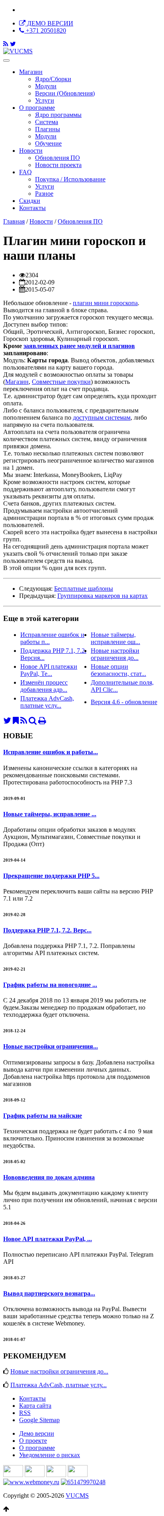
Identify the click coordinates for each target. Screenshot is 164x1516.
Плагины (47, 129)
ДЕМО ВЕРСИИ (49, 23)
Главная (14, 221)
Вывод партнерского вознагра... (49, 1293)
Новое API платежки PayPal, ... (47, 1239)
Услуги (44, 100)
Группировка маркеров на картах (102, 595)
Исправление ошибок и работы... (50, 752)
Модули (46, 86)
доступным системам (102, 417)
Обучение (48, 143)
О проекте (33, 1440)
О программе (37, 107)
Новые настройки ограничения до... (115, 654)
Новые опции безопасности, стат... (118, 670)
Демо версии (36, 1433)
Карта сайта (35, 1405)
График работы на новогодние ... (50, 984)
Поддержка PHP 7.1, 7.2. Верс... (47, 930)
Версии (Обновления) (65, 93)
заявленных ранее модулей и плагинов (79, 346)
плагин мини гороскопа (105, 303)
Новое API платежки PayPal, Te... (48, 670)
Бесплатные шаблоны (83, 588)
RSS (25, 1412)
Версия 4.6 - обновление (124, 702)
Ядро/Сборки (53, 79)
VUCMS (77, 1495)
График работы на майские (42, 1115)
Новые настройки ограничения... (50, 1046)
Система (46, 122)
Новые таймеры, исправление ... (49, 814)
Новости (31, 150)
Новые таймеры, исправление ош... (115, 638)
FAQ (25, 172)
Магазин (31, 71)
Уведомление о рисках (49, 1455)
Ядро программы (58, 114)
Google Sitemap (39, 1420)
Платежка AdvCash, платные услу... (47, 702)
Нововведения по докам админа (49, 1177)
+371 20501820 (45, 30)
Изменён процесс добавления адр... (44, 686)
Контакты (32, 207)
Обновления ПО (80, 221)
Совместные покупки (61, 381)
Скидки (29, 200)
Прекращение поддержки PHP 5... (51, 875)
